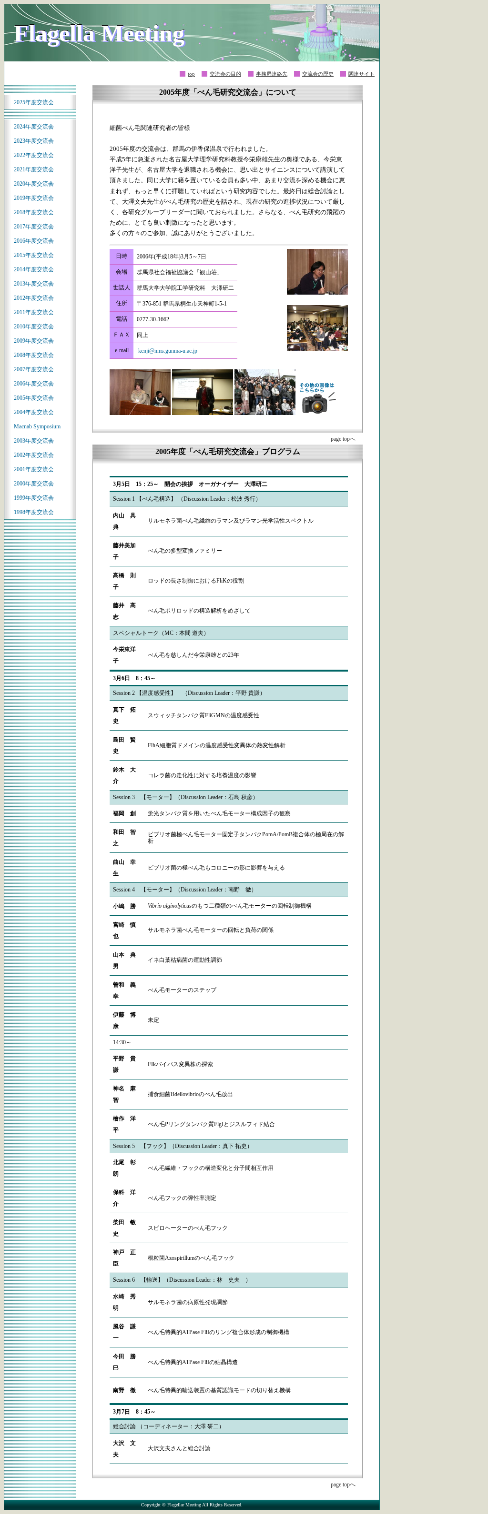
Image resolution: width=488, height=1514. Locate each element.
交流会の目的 (225, 74)
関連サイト (361, 74)
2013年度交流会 (34, 283)
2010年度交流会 (34, 326)
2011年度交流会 (34, 312)
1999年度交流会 (34, 498)
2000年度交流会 (34, 483)
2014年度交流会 (34, 269)
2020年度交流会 (34, 183)
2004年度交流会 (34, 412)
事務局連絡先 (271, 74)
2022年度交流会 (34, 155)
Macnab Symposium (37, 426)
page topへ (343, 438)
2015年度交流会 (34, 255)
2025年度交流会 (34, 102)
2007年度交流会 (34, 369)
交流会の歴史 (318, 74)
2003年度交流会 (34, 440)
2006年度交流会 (34, 383)
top (191, 74)
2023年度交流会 (34, 141)
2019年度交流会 (34, 198)
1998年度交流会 (34, 512)
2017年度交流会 (34, 226)
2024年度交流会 (34, 126)
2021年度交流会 (34, 169)
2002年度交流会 (34, 455)
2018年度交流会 (34, 212)
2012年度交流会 (34, 298)
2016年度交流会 (34, 240)
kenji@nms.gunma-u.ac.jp (167, 350)
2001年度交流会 (34, 469)
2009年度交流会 (34, 340)
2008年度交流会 (34, 355)
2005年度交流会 (34, 398)
